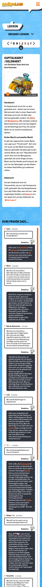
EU (30, 253)
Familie (28, 500)
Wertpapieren (13, 121)
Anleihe (11, 428)
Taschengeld (24, 464)
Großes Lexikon (18, 34)
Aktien (32, 118)
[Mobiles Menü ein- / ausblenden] (38, 4)
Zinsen (27, 194)
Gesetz (27, 471)
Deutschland (23, 247)
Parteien (14, 250)
